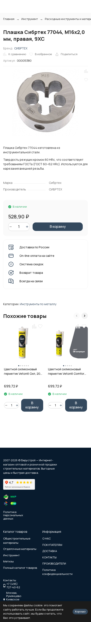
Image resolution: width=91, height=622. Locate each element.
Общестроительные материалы (16, 541)
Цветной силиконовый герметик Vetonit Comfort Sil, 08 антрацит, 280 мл (66, 371)
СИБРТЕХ (20, 48)
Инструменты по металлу (38, 304)
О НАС (46, 538)
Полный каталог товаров (20, 568)
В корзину (58, 226)
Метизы (8, 561)
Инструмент (29, 19)
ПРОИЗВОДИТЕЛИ (54, 563)
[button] (76, 316)
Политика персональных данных (13, 515)
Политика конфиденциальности (57, 572)
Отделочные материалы (19, 549)
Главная (8, 19)
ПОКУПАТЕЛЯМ (52, 545)
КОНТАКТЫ (49, 557)
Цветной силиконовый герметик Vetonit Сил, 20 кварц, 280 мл (22, 371)
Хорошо (80, 611)
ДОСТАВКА (49, 551)
